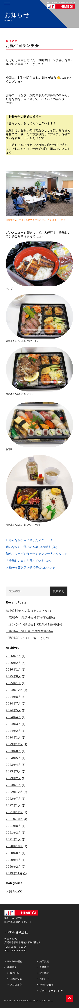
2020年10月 (14, 846)
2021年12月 (14, 812)
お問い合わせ (46, 984)
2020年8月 (13, 853)
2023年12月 (14, 744)
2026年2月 (13, 662)
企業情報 (44, 967)
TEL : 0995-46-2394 (15, 947)
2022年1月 (13, 805)
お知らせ (12, 891)
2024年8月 (13, 696)
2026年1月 (13, 669)
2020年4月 (13, 859)
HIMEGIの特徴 (15, 961)
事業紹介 (12, 967)
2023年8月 (13, 751)
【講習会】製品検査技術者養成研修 (30, 617)
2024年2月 (13, 730)
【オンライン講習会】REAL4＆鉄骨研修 (34, 624)
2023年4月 (13, 764)
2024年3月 (13, 724)
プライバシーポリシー (51, 990)
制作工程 (14, 973)
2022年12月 (14, 791)
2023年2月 (13, 778)
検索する (58, 591)
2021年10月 (14, 819)
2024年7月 (13, 703)
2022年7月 (13, 798)
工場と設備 (16, 979)
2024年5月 (13, 710)
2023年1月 (13, 785)
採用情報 (44, 973)
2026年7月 (13, 656)
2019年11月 (14, 873)
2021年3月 (13, 832)
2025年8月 (13, 676)
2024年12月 (14, 690)
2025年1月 (13, 683)
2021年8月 (13, 825)
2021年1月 (13, 839)
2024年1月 (13, 737)
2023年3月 (13, 771)
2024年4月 (13, 717)
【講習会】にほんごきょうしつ (27, 638)
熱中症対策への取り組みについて (29, 610)
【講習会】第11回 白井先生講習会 (29, 631)
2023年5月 (13, 758)
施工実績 (44, 961)
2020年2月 (13, 866)
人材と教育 (16, 984)
